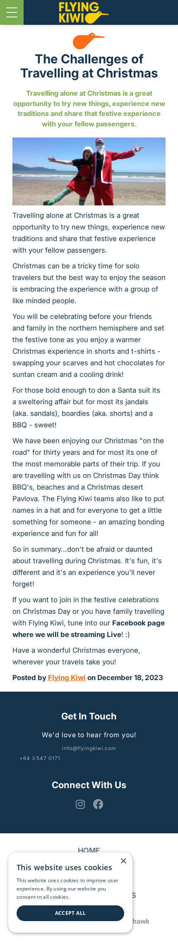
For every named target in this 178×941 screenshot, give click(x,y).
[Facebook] (97, 804)
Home (89, 850)
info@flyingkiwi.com (89, 748)
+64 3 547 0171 (39, 758)
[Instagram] (78, 804)
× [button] (123, 861)
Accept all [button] (70, 913)
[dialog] (70, 892)
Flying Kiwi (67, 677)
